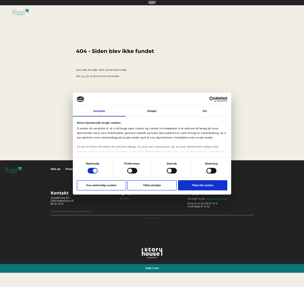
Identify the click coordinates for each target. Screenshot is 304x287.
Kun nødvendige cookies (101, 185)
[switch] (132, 171)
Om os (55, 169)
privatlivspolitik (189, 155)
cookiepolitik (212, 155)
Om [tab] (204, 110)
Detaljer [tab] (152, 110)
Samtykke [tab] (99, 110)
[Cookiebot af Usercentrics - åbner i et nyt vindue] (212, 99)
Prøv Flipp (152, 268)
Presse (71, 169)
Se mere (124, 198)
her (83, 76)
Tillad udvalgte (152, 185)
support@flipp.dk (216, 198)
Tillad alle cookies (203, 185)
